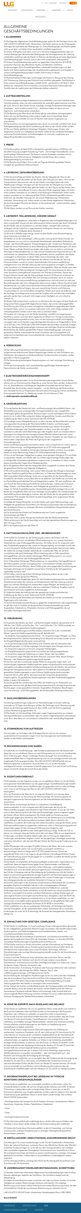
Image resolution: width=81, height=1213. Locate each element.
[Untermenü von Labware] (63, 10)
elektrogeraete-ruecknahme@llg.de (21, 396)
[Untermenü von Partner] (47, 10)
